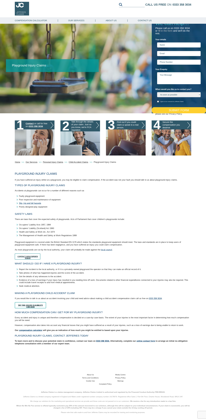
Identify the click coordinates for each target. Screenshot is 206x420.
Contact (30, 123)
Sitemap (120, 381)
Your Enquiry (161, 69)
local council (106, 250)
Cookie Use (90, 381)
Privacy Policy (120, 378)
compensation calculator (30, 330)
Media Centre (120, 375)
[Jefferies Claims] (22, 8)
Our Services (76, 20)
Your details (160, 40)
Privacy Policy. (175, 114)
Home (17, 162)
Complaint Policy (105, 384)
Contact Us (145, 20)
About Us (111, 20)
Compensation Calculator (31, 20)
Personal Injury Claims (53, 162)
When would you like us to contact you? (173, 89)
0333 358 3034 (182, 4)
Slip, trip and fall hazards (30, 203)
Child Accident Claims (78, 162)
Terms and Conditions (90, 378)
